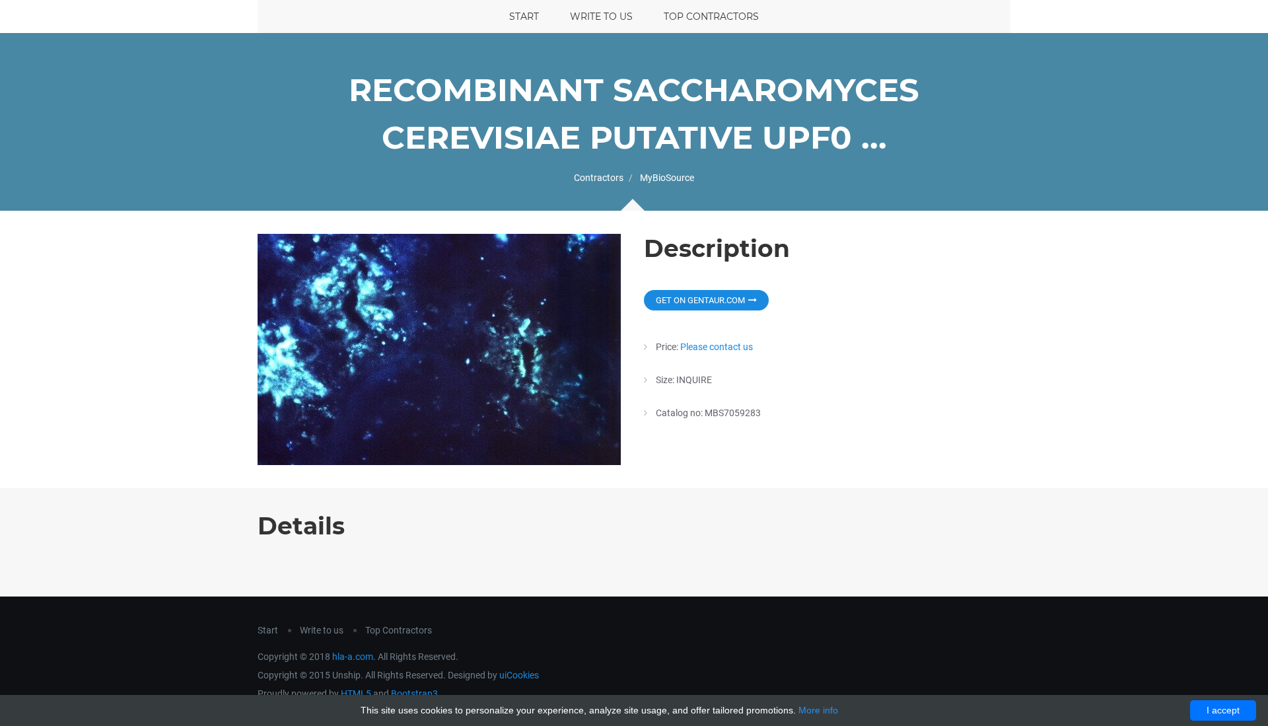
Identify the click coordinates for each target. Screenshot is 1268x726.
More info (818, 710)
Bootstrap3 (414, 693)
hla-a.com (352, 656)
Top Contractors (711, 16)
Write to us (601, 16)
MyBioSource (667, 177)
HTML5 (356, 693)
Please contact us (716, 347)
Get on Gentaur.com (700, 300)
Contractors (598, 177)
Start (524, 16)
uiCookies (519, 675)
